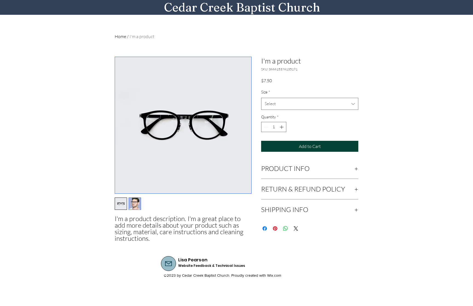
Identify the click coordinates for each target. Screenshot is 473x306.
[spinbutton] (274, 127)
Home (120, 36)
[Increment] (282, 127)
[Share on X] (296, 228)
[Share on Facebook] (264, 228)
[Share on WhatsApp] (285, 228)
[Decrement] (265, 127)
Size (265, 92)
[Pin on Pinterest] (275, 228)
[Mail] (168, 263)
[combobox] (309, 104)
